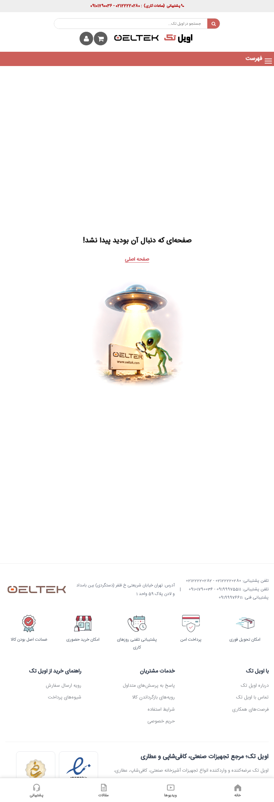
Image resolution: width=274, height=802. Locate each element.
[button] (253, 59)
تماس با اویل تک (252, 697)
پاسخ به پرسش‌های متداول (149, 686)
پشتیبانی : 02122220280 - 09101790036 (135, 6)
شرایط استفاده (161, 709)
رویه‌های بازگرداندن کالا (153, 697)
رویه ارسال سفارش (63, 686)
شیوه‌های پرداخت (64, 697)
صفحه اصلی (137, 259)
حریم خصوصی (161, 721)
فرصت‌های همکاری (250, 709)
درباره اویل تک (254, 686)
